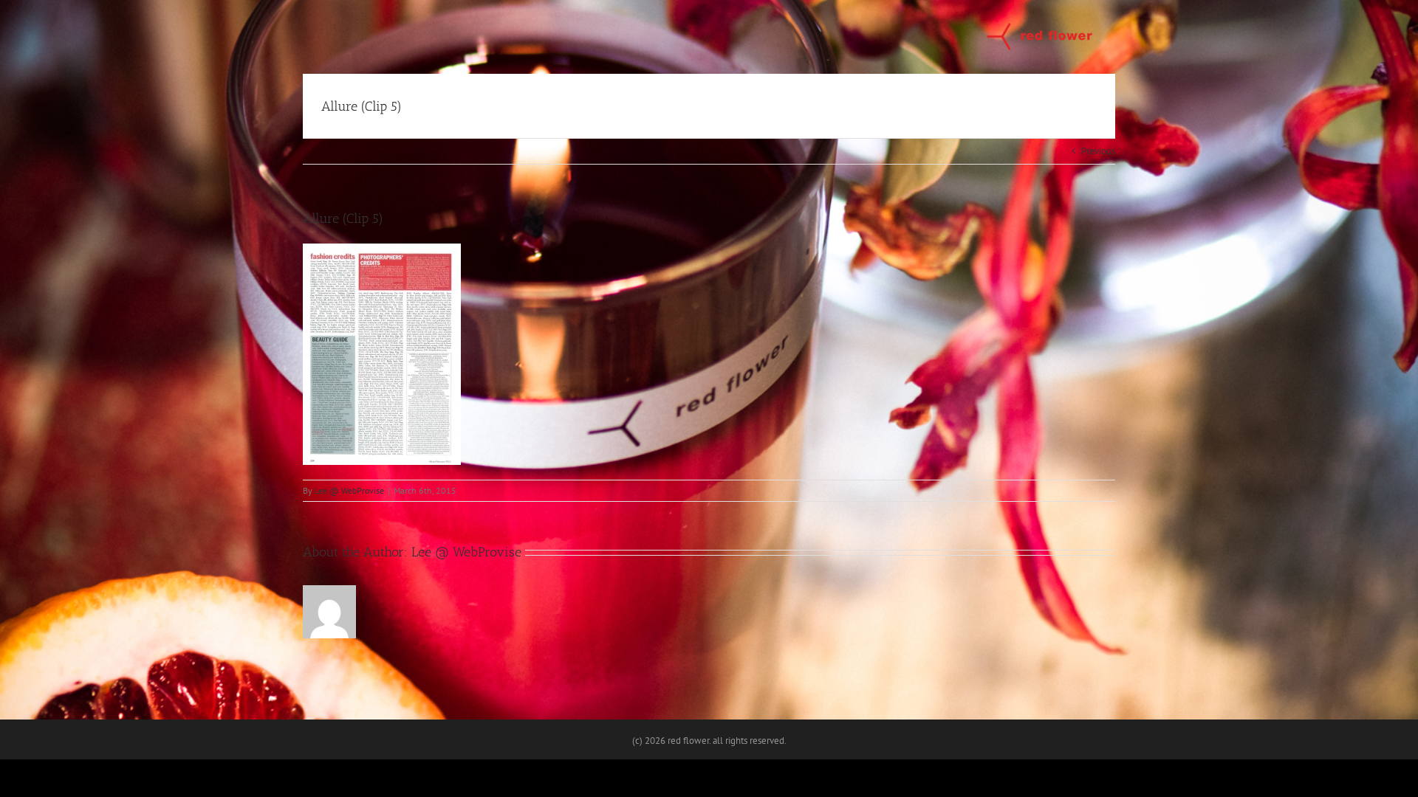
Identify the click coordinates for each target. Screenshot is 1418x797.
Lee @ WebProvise (349, 490)
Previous (1098, 151)
